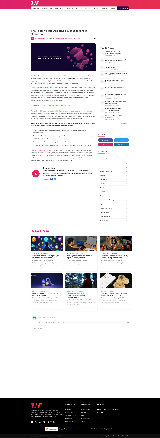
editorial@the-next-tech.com (109, 409)
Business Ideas (47, 8)
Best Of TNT (59, 8)
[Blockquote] (54, 323)
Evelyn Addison (41, 38)
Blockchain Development (46, 150)
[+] (63, 322)
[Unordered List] (51, 323)
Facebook (106, 140)
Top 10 (83, 421)
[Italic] (42, 323)
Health (104, 8)
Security (79, 8)
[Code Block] (56, 323)
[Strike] (47, 323)
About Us (68, 409)
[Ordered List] (49, 323)
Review (112, 8)
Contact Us (68, 418)
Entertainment (85, 418)
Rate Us (71, 429)
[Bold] (40, 323)
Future (87, 8)
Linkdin (122, 144)
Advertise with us (70, 415)
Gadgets (96, 8)
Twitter (122, 140)
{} (60, 322)
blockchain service (48, 95)
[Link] (58, 323)
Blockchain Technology (64, 38)
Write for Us (123, 8)
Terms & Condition (123, 436)
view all (123, 123)
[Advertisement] (80, 20)
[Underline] (44, 323)
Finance (70, 8)
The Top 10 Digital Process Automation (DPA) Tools (57, 106)
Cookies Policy (102, 436)
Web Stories (101, 417)
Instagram (106, 144)
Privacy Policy (112, 436)
